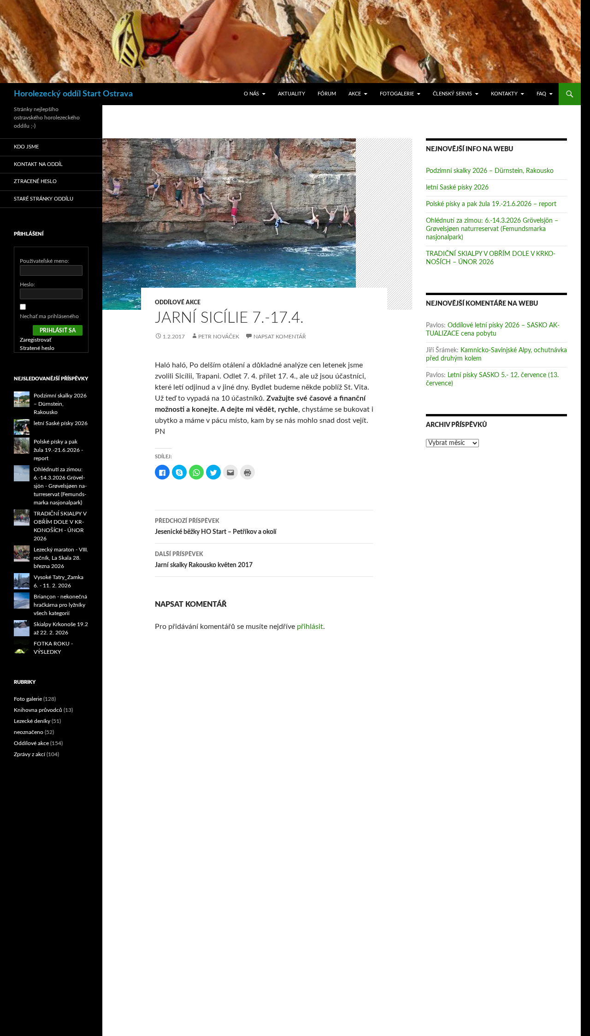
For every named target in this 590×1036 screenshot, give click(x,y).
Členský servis (452, 93)
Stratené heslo (37, 348)
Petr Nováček (218, 336)
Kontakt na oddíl (38, 164)
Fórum (327, 93)
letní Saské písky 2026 (457, 187)
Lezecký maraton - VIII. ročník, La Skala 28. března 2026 (61, 558)
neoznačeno (28, 732)
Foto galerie (28, 699)
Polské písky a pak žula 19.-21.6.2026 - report (58, 450)
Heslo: (27, 284)
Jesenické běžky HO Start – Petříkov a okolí (216, 526)
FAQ (541, 93)
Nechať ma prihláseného (49, 316)
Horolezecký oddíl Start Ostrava (73, 94)
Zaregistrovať (35, 340)
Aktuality (291, 93)
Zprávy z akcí (29, 754)
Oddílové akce (178, 302)
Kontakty (504, 93)
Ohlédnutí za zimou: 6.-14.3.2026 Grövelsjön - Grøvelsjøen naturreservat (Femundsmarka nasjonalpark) (60, 486)
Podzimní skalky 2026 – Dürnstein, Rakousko (490, 171)
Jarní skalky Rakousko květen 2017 (204, 559)
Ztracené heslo (35, 181)
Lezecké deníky (32, 721)
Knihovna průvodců (38, 710)
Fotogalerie (397, 93)
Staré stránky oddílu (43, 198)
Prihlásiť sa (58, 330)
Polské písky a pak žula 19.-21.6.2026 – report (491, 204)
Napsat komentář (280, 336)
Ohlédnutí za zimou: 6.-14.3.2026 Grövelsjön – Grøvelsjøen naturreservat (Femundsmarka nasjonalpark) (492, 229)
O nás (251, 93)
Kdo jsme (26, 146)
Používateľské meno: (44, 261)
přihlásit (310, 626)
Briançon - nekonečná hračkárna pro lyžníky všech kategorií (60, 605)
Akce (354, 93)
